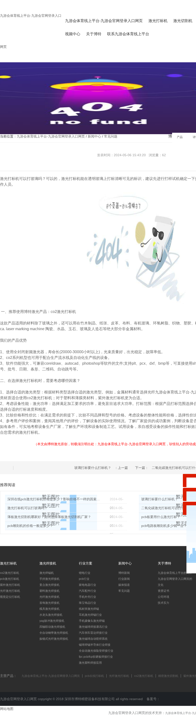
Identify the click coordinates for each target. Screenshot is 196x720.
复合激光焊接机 (49, 585)
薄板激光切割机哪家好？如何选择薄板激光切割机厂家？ (49, 517)
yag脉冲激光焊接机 (51, 620)
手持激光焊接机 (49, 579)
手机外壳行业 (87, 597)
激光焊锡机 (46, 573)
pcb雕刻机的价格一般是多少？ (30, 526)
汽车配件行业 (87, 591)
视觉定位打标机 (10, 597)
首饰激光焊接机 (49, 603)
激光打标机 (158, 21)
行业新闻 (124, 579)
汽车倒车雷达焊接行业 (93, 632)
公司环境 (163, 597)
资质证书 (163, 591)
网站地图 (6, 709)
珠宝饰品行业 (87, 603)
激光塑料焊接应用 (90, 662)
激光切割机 (182, 21)
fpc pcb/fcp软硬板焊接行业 (96, 656)
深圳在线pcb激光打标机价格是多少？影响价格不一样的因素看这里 (55, 499)
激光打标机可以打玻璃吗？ (27, 508)
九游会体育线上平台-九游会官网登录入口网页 (104, 21)
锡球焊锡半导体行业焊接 (94, 644)
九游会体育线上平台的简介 (175, 573)
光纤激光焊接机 (49, 597)
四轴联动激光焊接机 (52, 626)
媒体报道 (124, 585)
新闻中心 (94, 136)
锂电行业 (84, 573)
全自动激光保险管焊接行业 (96, 650)
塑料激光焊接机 (49, 591)
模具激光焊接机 (49, 609)
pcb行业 (84, 579)
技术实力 (163, 603)
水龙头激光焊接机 (50, 614)
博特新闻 (124, 573)
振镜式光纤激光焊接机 (53, 638)
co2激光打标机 (9, 573)
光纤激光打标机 (10, 591)
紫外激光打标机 (10, 585)
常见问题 (110, 136)
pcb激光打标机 (9, 579)
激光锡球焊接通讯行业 (93, 626)
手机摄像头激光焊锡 (92, 620)
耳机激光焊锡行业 (90, 614)
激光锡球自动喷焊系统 (93, 638)
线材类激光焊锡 (89, 609)
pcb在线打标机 (94, 676)
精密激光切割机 (168, 676)
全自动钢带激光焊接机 (53, 632)
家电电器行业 (87, 585)
